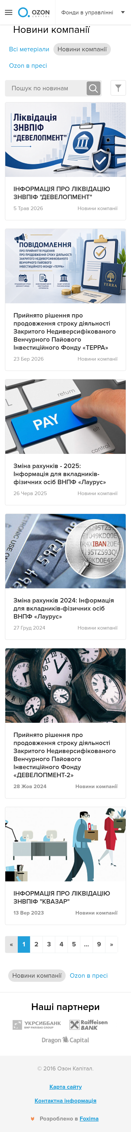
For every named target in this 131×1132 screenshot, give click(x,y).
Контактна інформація (65, 1100)
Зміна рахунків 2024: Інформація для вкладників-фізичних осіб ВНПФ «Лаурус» (63, 609)
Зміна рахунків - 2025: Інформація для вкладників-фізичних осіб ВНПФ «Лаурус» (59, 474)
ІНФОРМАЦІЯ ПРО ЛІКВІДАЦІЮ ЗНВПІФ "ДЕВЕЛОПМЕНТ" (61, 193)
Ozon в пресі (28, 66)
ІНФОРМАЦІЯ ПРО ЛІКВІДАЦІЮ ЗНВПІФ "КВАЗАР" (61, 898)
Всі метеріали (29, 49)
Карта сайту (65, 1086)
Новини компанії (82, 49)
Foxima (89, 1118)
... (86, 944)
